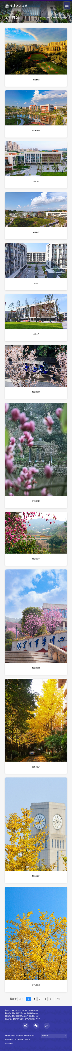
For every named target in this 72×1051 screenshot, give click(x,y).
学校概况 (56, 18)
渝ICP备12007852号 (27, 1035)
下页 (58, 999)
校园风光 (64, 18)
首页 (48, 18)
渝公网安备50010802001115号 (14, 1039)
